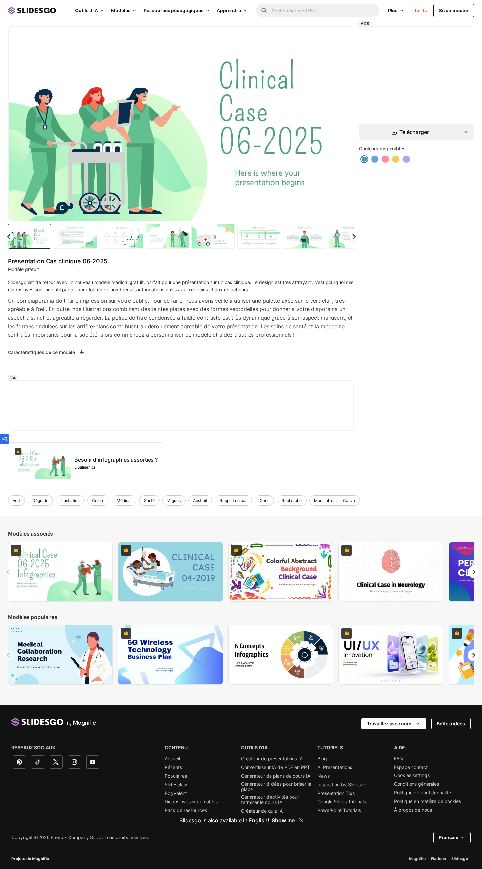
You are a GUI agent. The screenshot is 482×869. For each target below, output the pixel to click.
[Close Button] (301, 820)
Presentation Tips (336, 793)
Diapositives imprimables (191, 801)
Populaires (176, 776)
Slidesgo (459, 858)
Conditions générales (416, 784)
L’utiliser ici (84, 467)
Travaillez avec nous (389, 723)
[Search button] (264, 10)
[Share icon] (342, 36)
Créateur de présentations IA (272, 758)
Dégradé (40, 500)
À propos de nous (413, 810)
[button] (353, 236)
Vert (16, 500)
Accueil (172, 758)
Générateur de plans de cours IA (275, 776)
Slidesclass (176, 784)
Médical (124, 500)
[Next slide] (344, 124)
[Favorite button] (325, 36)
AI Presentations (334, 767)
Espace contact (411, 767)
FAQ (398, 758)
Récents (173, 767)
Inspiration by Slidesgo (341, 784)
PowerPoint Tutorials (339, 810)
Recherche (292, 500)
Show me (283, 820)
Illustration (70, 500)
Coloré (98, 500)
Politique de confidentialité (422, 792)
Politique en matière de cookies (427, 801)
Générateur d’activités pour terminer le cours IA (270, 800)
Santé (149, 500)
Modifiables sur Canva (334, 500)
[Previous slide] (8, 572)
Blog (322, 758)
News (323, 776)
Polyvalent (176, 793)
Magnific (417, 858)
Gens (264, 500)
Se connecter (454, 10)
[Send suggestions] (4, 439)
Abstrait (200, 500)
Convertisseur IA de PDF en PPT (275, 767)
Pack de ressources (186, 810)
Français (448, 837)
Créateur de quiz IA (262, 811)
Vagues (174, 500)
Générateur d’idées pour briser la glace (276, 786)
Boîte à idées (451, 723)
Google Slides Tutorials (341, 801)
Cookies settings (412, 775)
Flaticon (438, 858)
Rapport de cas (233, 500)
